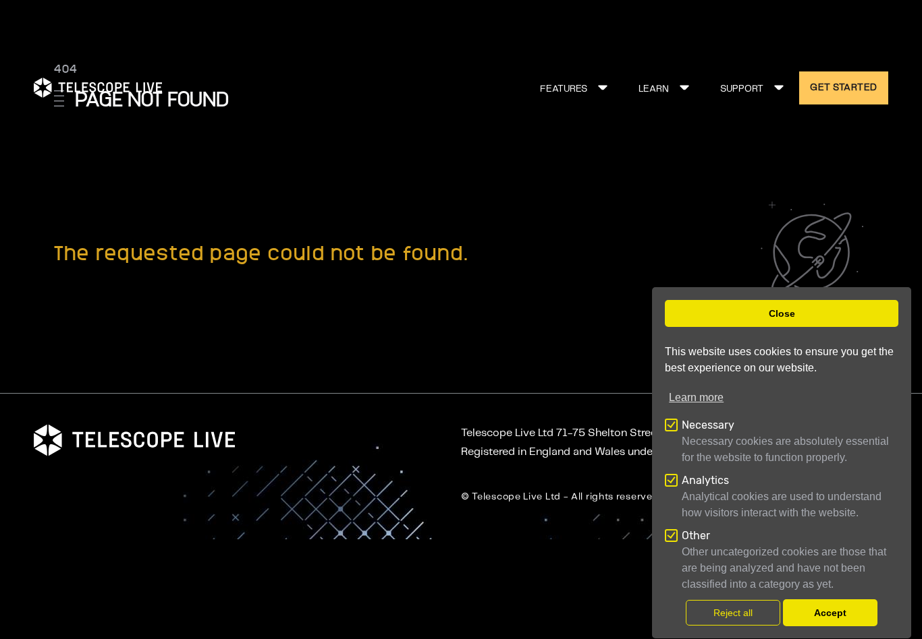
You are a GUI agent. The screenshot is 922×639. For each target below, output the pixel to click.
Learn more (696, 397)
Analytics (705, 480)
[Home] (98, 88)
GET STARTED (843, 87)
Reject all (733, 612)
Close (782, 313)
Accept (830, 612)
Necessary (708, 425)
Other (696, 535)
